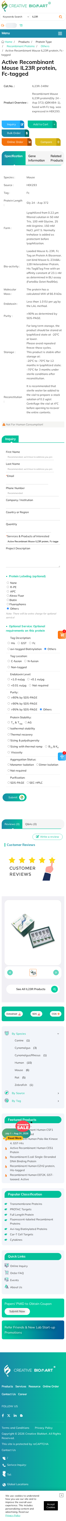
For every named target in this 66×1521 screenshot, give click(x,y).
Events (14, 1280)
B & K (53, 746)
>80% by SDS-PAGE (23, 697)
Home (8, 41)
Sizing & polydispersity (24, 740)
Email (10, 476)
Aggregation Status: (23, 759)
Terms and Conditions (15, 1427)
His (12, 643)
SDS (34, 1014)
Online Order (15, 142)
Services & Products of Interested (28, 536)
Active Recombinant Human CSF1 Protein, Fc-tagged (31, 1128)
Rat (17, 1077)
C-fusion (16, 661)
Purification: (17, 777)
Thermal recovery (21, 734)
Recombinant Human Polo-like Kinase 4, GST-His (34, 1137)
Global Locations (18, 1484)
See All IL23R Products (30, 989)
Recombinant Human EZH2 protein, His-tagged (32, 1164)
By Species (19, 1033)
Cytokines (16, 1239)
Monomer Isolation (22, 764)
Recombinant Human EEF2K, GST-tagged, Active (31, 1173)
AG (30, 722)
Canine (19, 1040)
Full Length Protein (22, 1214)
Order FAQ (17, 1273)
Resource (34, 1386)
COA (54, 1014)
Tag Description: (20, 638)
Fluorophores (17, 604)
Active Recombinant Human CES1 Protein (31, 1146)
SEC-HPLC (36, 782)
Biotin (13, 600)
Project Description (18, 548)
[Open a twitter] (8, 1415)
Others (45, 46)
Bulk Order (14, 133)
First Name (13, 452)
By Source (18, 1093)
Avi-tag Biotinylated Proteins (28, 1229)
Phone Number (15, 488)
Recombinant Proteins (21, 46)
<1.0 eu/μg (17, 679)
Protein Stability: (20, 717)
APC (12, 591)
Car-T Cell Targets (21, 1234)
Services (20, 1386)
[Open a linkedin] (15, 1415)
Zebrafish (21, 1085)
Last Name (13, 463)
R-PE (13, 587)
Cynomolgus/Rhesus (28, 1055)
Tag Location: (18, 656)
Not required (40, 685)
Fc (33, 643)
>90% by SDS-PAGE (23, 703)
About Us (16, 1287)
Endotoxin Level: (20, 674)
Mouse (19, 1070)
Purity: (14, 692)
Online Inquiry (19, 1266)
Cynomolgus (22, 1047)
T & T (16, 722)
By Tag (16, 1100)
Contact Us (9, 1394)
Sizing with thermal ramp (26, 746)
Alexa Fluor (16, 595)
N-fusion (32, 661)
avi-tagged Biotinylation (26, 649)
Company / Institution (19, 500)
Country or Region (17, 512)
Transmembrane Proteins (26, 1204)
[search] (60, 17)
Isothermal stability (22, 728)
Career (22, 1394)
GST (23, 643)
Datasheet (11, 1014)
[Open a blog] (21, 1415)
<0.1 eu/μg (37, 679)
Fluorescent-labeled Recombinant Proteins (31, 1221)
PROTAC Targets (20, 1209)
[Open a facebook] (3, 1415)
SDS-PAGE (17, 782)
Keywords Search (12, 16)
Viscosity (16, 752)
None (13, 582)
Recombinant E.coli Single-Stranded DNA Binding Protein (33, 1155)
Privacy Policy (12, 1515)
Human (19, 1062)
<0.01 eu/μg (18, 685)
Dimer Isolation (48, 764)
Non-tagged (18, 667)
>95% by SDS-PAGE (23, 709)
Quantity (11, 524)
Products (7, 1386)
